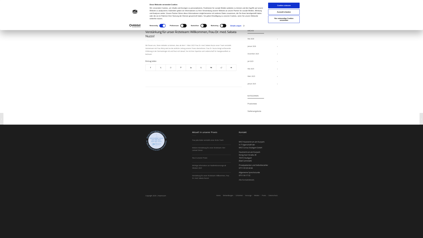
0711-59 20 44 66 (246, 168)
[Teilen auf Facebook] (151, 67)
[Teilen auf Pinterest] (181, 67)
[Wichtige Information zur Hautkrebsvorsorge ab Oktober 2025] (1, 119)
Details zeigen (235, 26)
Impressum (162, 196)
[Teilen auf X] (161, 67)
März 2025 (251, 76)
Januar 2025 (252, 84)
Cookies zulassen (284, 5)
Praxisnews (160, 40)
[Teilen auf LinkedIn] (191, 67)
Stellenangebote (254, 111)
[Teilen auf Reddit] (221, 67)
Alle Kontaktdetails (246, 180)
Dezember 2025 (253, 54)
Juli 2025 (250, 61)
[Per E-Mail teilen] (231, 67)
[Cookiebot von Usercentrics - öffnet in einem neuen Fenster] (135, 25)
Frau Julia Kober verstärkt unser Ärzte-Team (208, 140)
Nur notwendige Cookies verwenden (283, 19)
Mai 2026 (251, 39)
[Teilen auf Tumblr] (201, 67)
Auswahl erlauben (284, 12)
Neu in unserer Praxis (199, 158)
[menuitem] (218, 195)
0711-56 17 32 (244, 175)
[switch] (183, 25)
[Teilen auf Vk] (211, 67)
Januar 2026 (252, 46)
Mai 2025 (251, 69)
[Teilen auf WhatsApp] (171, 67)
